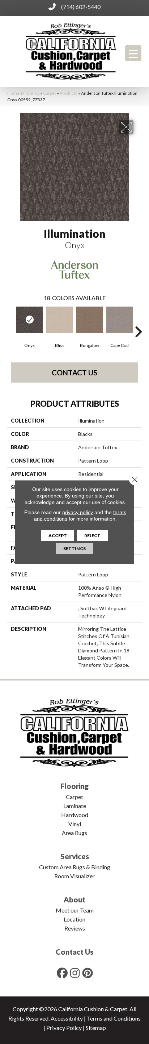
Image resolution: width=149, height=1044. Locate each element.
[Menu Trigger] (133, 53)
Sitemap (96, 1027)
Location (74, 919)
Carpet (49, 93)
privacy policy (77, 512)
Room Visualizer (74, 876)
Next (138, 321)
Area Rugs (74, 832)
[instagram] (75, 972)
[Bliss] (59, 320)
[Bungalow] (89, 320)
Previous (10, 321)
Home (13, 93)
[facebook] (62, 972)
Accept (57, 535)
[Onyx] (29, 320)
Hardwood (74, 814)
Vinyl (74, 823)
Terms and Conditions (114, 1018)
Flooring (31, 93)
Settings (74, 548)
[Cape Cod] (120, 320)
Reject (92, 535)
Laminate (74, 805)
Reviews (74, 928)
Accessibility (67, 1018)
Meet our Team (75, 910)
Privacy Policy (64, 1027)
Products (68, 93)
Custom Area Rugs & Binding (74, 867)
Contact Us (74, 372)
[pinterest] (88, 972)
